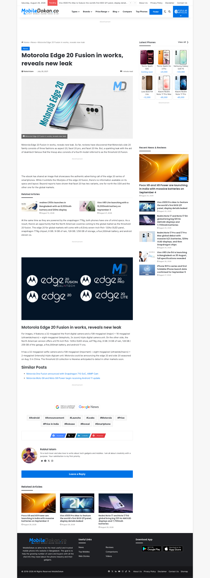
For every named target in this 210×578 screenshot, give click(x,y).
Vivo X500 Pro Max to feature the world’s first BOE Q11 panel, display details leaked (96, 3)
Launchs (76, 417)
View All (182, 42)
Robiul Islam (29, 71)
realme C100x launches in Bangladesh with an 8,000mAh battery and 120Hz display (55, 206)
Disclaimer (169, 3)
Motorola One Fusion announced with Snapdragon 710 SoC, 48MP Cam (62, 373)
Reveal (86, 423)
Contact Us (182, 3)
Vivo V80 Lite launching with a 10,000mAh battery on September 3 (112, 206)
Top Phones (141, 11)
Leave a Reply (77, 474)
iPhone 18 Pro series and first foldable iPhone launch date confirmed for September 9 (172, 269)
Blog (115, 11)
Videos (109, 556)
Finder (156, 12)
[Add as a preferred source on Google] (65, 407)
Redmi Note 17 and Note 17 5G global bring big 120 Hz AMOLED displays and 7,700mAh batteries (115, 519)
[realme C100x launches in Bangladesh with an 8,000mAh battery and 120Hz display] (29, 206)
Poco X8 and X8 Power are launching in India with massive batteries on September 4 (37, 518)
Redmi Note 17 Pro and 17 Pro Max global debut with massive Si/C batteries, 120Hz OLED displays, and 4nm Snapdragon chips (172, 238)
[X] (48, 461)
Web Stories (84, 556)
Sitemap (184, 571)
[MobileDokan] (40, 12)
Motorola (107, 417)
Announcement (55, 417)
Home (26, 42)
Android (35, 417)
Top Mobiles (84, 552)
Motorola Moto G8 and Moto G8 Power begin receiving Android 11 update (63, 378)
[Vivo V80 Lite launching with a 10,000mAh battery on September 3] (87, 206)
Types (74, 11)
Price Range (101, 11)
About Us (143, 3)
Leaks (91, 417)
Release (70, 423)
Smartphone (104, 423)
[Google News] (89, 407)
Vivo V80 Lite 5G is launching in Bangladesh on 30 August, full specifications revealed (172, 255)
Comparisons (112, 552)
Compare (127, 11)
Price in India (52, 423)
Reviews (109, 547)
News (33, 42)
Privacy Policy (156, 3)
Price (122, 417)
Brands (86, 11)
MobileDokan (57, 571)
